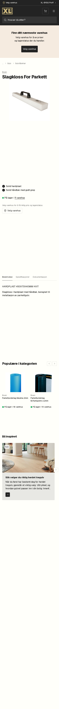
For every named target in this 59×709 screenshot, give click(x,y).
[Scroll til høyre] (56, 470)
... (2, 63)
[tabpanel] (29, 291)
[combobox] (29, 20)
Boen (4, 72)
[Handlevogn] (45, 11)
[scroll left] (49, 363)
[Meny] (54, 11)
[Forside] (7, 11)
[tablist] (29, 277)
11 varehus (20, 197)
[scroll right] (54, 363)
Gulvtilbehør (20, 63)
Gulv (9, 63)
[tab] (7, 277)
